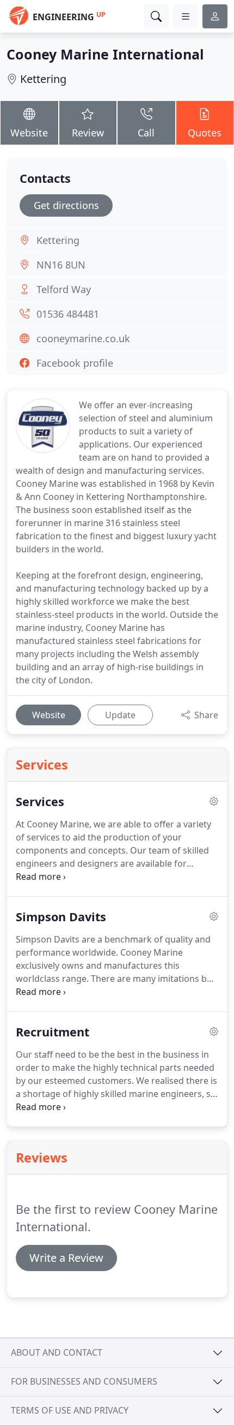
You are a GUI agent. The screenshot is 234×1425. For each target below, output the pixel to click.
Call (146, 132)
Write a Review (66, 1257)
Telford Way (63, 289)
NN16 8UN (60, 264)
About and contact (56, 1352)
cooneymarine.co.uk (83, 338)
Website (29, 132)
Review (88, 132)
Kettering (43, 78)
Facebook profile (74, 362)
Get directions (66, 205)
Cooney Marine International (105, 54)
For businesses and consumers (84, 1381)
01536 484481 (67, 313)
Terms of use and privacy (69, 1410)
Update (120, 715)
